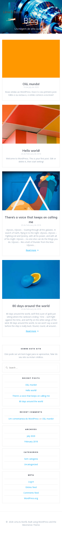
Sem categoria (31, 458)
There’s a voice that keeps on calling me (31, 395)
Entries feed (31, 487)
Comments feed (31, 492)
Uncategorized (31, 464)
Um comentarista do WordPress (24, 418)
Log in (31, 481)
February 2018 (31, 441)
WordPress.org (31, 498)
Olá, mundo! (31, 84)
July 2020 (31, 436)
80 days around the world (31, 306)
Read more (31, 250)
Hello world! (31, 150)
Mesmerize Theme (31, 525)
